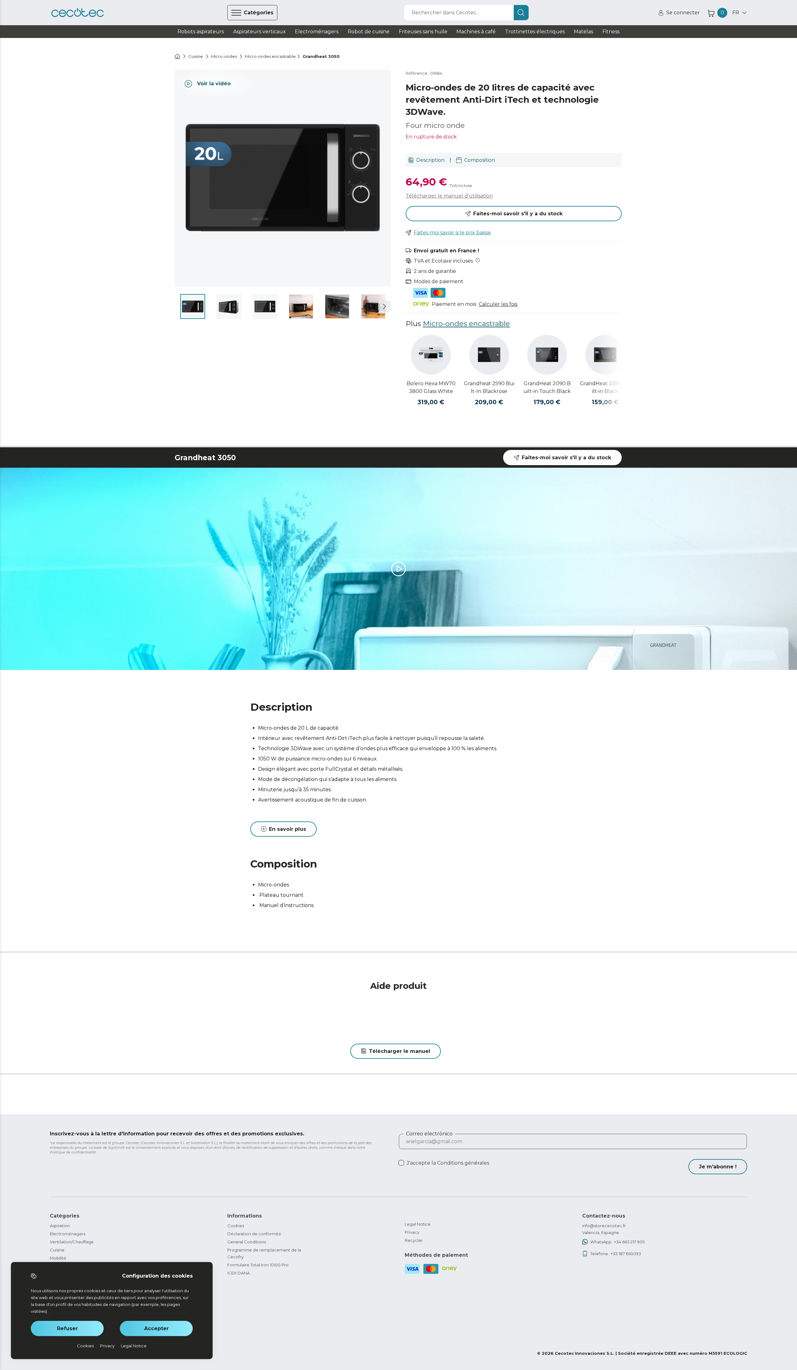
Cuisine (57, 1249)
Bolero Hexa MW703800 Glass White (431, 387)
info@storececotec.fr (604, 1225)
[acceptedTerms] (401, 1163)
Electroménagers (67, 1233)
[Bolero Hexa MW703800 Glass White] (431, 355)
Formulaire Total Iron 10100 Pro (258, 1264)
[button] (384, 306)
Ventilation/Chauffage (72, 1241)
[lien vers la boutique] (77, 12)
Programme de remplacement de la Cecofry (264, 1253)
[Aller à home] (177, 56)
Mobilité (58, 1257)
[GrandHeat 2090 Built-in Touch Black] (547, 355)
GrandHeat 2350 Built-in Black (605, 387)
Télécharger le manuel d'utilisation (449, 196)
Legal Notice (418, 1224)
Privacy (412, 1232)
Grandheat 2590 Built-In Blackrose (489, 387)
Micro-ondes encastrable (466, 323)
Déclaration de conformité (254, 1233)
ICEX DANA (238, 1272)
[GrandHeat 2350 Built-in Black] (605, 355)
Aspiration (60, 1225)
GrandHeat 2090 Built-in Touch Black (547, 387)
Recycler (414, 1240)
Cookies (235, 1225)
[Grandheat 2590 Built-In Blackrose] (489, 355)
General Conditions (246, 1241)
